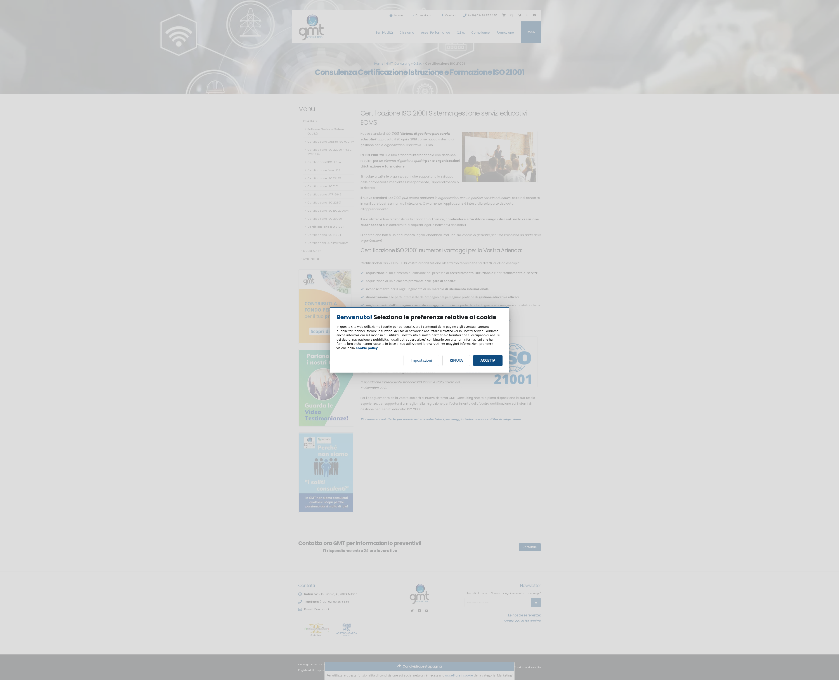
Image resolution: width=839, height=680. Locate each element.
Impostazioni (421, 360)
